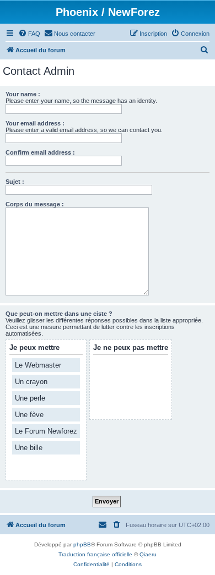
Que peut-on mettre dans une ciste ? (59, 313)
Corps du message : (35, 204)
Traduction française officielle (95, 554)
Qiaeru (148, 554)
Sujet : (15, 181)
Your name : (23, 94)
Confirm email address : (40, 152)
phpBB (82, 544)
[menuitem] (29, 33)
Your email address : (35, 123)
